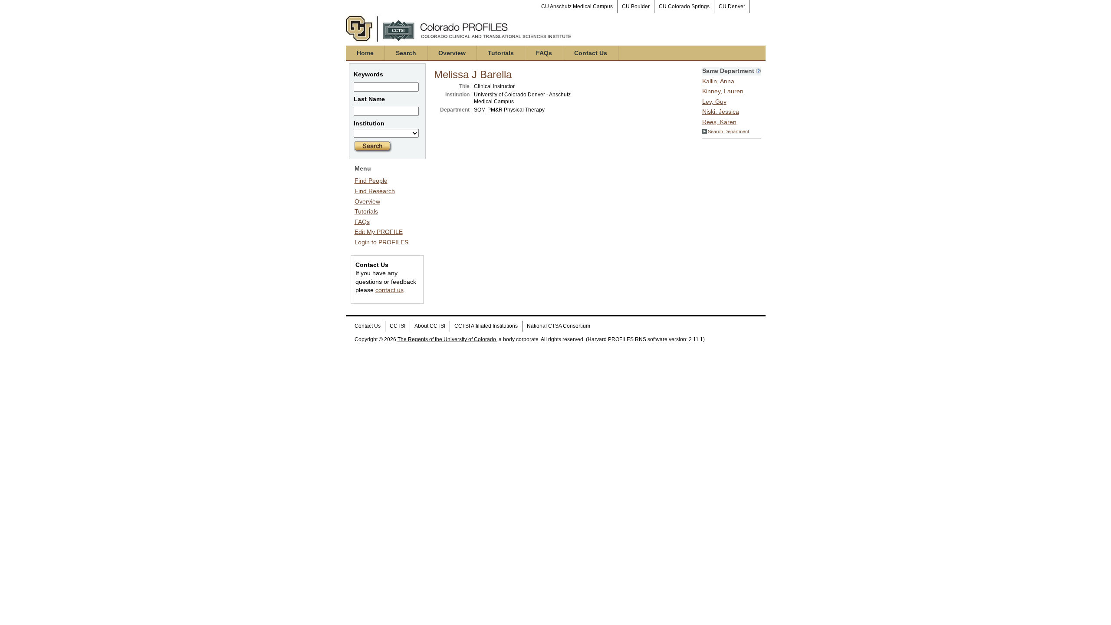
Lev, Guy (714, 101)
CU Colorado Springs (684, 6)
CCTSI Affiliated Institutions (486, 326)
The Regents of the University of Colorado (447, 339)
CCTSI (397, 326)
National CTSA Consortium (558, 326)
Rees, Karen (719, 121)
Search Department (728, 131)
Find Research (375, 191)
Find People (371, 180)
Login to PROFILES (381, 242)
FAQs (544, 52)
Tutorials (501, 52)
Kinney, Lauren (722, 91)
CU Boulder (636, 6)
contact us (389, 289)
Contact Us (590, 52)
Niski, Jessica (720, 111)
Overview (452, 52)
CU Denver (732, 6)
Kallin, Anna (718, 81)
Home (365, 52)
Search (406, 52)
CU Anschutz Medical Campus (577, 6)
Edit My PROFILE (379, 231)
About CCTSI (429, 326)
